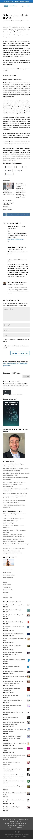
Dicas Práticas (25, 21)
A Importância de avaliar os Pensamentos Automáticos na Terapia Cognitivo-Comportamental (14, 484)
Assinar (7, 392)
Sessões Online (7, 597)
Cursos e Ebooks (8, 590)
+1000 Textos (7, 587)
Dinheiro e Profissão (9, 575)
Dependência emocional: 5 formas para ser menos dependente (8, 192)
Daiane (10, 260)
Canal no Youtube (15, 821)
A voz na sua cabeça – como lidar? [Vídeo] (15, 493)
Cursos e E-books (12, 825)
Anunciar (21, 825)
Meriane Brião (12, 226)
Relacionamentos (8, 577)
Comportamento (8, 570)
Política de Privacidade (15, 827)
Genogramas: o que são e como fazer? (14, 548)
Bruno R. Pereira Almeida (16, 247)
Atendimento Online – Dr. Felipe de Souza (15, 819)
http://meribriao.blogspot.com (16, 239)
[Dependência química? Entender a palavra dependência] (22, 190)
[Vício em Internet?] (9, 205)
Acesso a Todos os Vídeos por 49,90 (15, 823)
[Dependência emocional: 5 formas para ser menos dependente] (8, 186)
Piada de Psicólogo (8, 523)
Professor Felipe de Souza (13, 21)
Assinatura (6, 592)
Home (5, 582)
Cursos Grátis (7, 584)
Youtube (5, 595)
